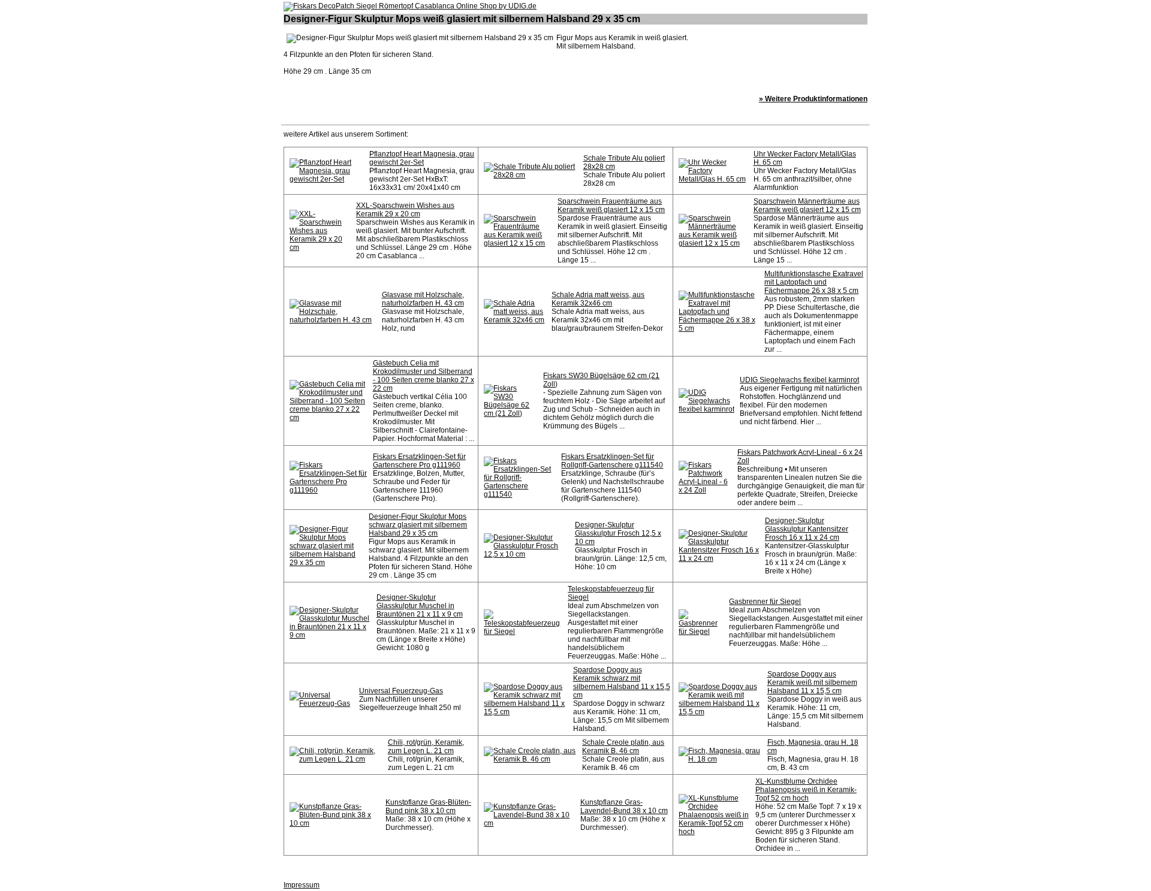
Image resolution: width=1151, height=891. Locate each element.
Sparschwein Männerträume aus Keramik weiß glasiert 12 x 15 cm (807, 205)
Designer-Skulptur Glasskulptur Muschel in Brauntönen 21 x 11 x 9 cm (419, 605)
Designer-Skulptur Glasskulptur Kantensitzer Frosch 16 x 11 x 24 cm (806, 529)
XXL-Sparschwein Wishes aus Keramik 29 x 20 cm (405, 209)
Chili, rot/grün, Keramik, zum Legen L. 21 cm (426, 746)
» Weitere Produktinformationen (813, 99)
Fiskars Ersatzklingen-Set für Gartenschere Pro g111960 (419, 460)
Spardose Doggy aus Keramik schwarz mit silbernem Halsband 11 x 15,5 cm (621, 682)
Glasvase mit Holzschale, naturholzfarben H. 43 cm (423, 299)
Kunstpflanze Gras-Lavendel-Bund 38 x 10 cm (624, 806)
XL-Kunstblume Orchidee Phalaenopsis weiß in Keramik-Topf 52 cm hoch (806, 789)
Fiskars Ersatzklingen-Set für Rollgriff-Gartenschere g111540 (612, 460)
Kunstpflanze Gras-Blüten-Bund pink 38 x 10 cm (428, 806)
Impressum (302, 885)
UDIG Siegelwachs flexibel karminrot (799, 380)
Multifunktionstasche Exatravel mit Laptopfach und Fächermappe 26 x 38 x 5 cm (813, 282)
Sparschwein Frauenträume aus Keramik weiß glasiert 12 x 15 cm (611, 205)
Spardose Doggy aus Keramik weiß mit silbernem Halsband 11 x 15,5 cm (812, 682)
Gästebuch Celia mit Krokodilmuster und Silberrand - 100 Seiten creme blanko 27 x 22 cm (423, 375)
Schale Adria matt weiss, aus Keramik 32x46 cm (598, 299)
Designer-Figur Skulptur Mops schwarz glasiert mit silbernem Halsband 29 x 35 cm (418, 524)
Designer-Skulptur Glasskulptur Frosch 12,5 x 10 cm (618, 533)
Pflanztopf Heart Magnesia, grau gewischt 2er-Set (421, 158)
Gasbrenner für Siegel (765, 601)
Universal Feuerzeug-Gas (401, 691)
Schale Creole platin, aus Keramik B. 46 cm (623, 746)
